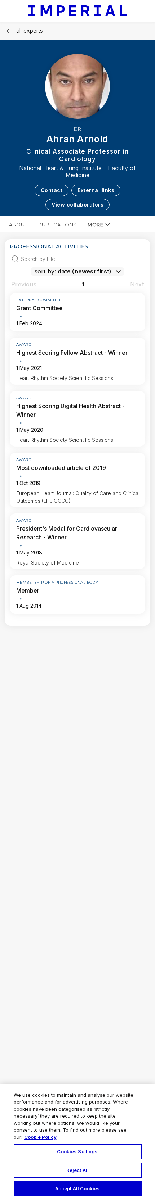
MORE (95, 224)
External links (96, 190)
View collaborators (77, 204)
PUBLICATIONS (57, 224)
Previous (23, 284)
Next (137, 284)
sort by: (45, 271)
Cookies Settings (77, 1151)
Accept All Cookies (77, 1188)
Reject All (77, 1170)
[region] (77, 1142)
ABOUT (18, 224)
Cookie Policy (40, 1137)
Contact (52, 190)
